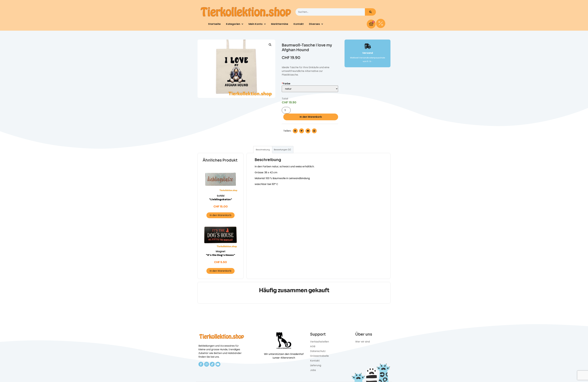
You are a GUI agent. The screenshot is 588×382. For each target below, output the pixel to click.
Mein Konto (256, 24)
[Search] (370, 12)
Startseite (214, 24)
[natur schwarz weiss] (310, 89)
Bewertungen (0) (282, 149)
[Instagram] (206, 364)
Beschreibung (263, 149)
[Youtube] (217, 364)
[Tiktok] (212, 364)
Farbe (286, 83)
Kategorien (233, 24)
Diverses (314, 24)
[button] (295, 130)
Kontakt (299, 24)
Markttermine (279, 24)
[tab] (262, 149)
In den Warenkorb (311, 117)
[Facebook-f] (200, 364)
